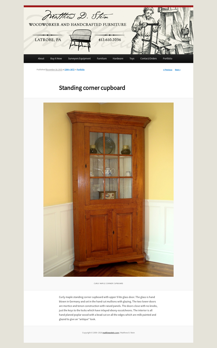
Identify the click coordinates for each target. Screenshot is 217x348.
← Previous (167, 69)
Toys (132, 58)
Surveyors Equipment (79, 58)
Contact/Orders (148, 58)
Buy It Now (56, 58)
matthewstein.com (111, 332)
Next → (177, 69)
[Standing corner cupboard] (108, 190)
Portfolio (167, 58)
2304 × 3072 (69, 69)
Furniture (102, 58)
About (41, 58)
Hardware (118, 58)
